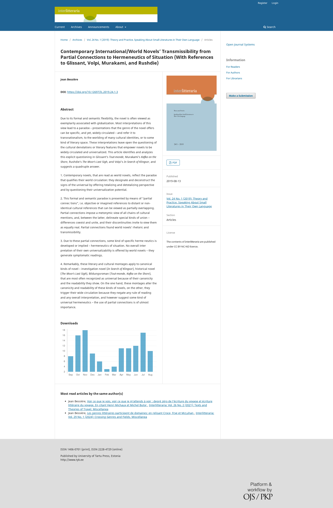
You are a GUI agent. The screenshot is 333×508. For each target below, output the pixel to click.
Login (275, 3)
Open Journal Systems (240, 44)
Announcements (98, 27)
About (119, 27)
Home (64, 39)
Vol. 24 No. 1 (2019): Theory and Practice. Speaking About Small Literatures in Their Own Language (143, 39)
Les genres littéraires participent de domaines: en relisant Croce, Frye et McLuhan (140, 413)
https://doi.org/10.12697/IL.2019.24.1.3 (92, 92)
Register (262, 3)
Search (271, 27)
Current (60, 27)
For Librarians (234, 78)
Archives (76, 27)
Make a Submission (241, 95)
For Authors (233, 72)
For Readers (233, 66)
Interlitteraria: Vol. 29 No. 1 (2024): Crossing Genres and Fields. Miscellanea (141, 415)
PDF (174, 162)
